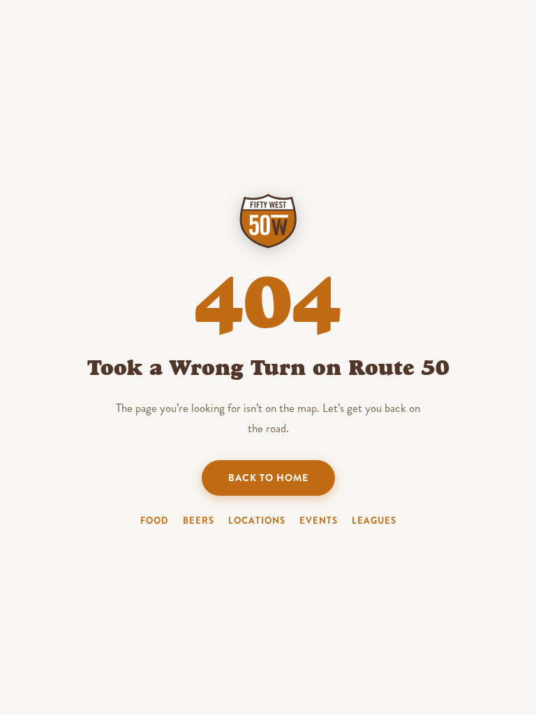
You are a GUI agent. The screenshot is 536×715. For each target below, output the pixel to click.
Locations (256, 520)
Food (154, 520)
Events (318, 520)
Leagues (374, 520)
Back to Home (268, 478)
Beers (198, 520)
